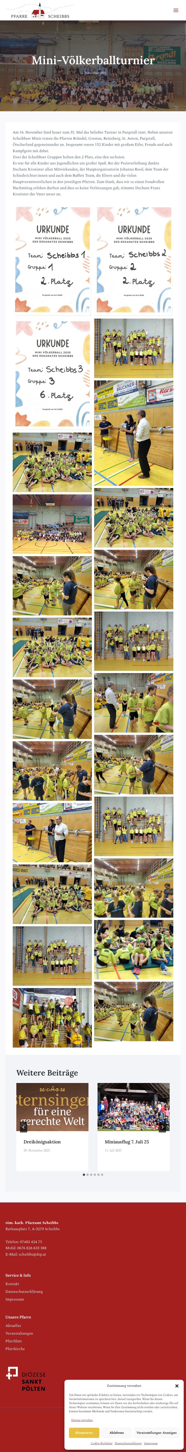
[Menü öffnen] (176, 10)
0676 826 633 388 (31, 1248)
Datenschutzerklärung (128, 1443)
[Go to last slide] (23, 1127)
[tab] (84, 1175)
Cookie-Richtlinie (102, 1443)
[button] (177, 1386)
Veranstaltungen (19, 1333)
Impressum (151, 1443)
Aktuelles (13, 1326)
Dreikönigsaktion (42, 1142)
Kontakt (12, 1284)
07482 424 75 (31, 1242)
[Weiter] (162, 1127)
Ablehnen (117, 1432)
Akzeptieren (84, 1432)
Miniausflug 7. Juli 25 (127, 1142)
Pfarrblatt (13, 1341)
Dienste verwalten (82, 1420)
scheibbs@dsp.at (32, 1254)
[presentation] (52, 1107)
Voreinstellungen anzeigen (157, 1432)
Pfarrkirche (15, 1349)
